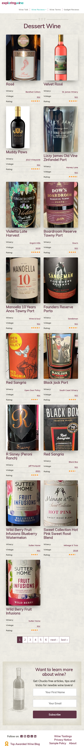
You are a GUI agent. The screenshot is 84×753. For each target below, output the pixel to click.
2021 (38, 471)
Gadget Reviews (71, 9)
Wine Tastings (63, 736)
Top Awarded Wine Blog (25, 744)
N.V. (38, 97)
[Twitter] (28, 736)
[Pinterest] (32, 736)
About (72, 743)
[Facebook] (21, 736)
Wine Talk (23, 9)
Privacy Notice (63, 740)
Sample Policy (57, 743)
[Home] (13, 3)
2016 (75, 550)
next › (53, 639)
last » (64, 639)
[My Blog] (35, 736)
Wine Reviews (39, 9)
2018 (38, 248)
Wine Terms (55, 9)
